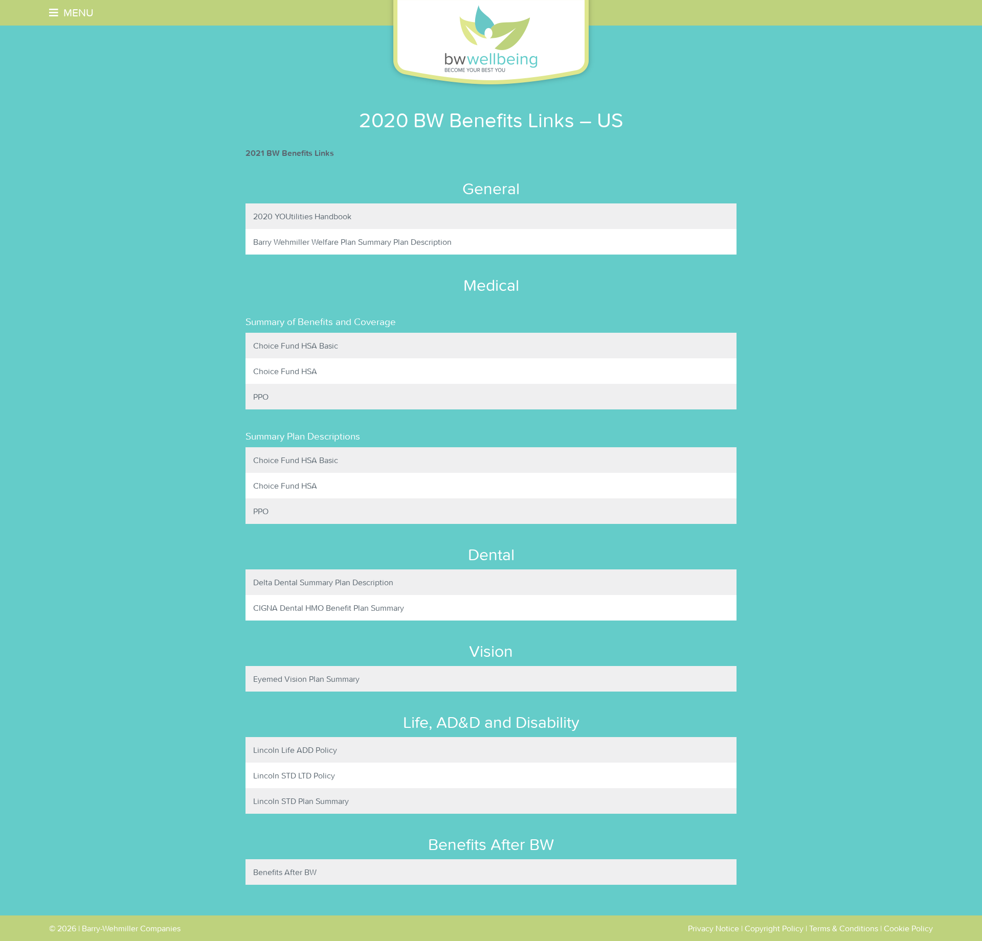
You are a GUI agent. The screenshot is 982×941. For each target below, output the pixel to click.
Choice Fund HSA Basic (295, 345)
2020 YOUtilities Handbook (302, 216)
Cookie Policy (908, 928)
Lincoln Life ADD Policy (295, 750)
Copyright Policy (774, 928)
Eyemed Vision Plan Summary (306, 679)
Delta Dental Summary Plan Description (323, 582)
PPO (261, 397)
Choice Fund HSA (285, 371)
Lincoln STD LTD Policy (294, 775)
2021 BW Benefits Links (290, 153)
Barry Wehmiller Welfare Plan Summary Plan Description (352, 242)
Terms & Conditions (843, 928)
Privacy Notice (713, 928)
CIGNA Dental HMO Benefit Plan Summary (328, 608)
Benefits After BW (285, 872)
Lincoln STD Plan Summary (301, 801)
